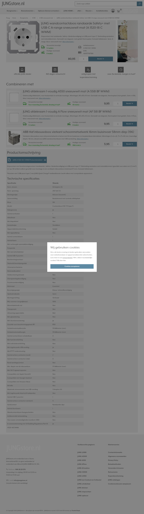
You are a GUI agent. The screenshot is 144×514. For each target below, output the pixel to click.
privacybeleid (67, 258)
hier (64, 260)
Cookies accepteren (72, 266)
